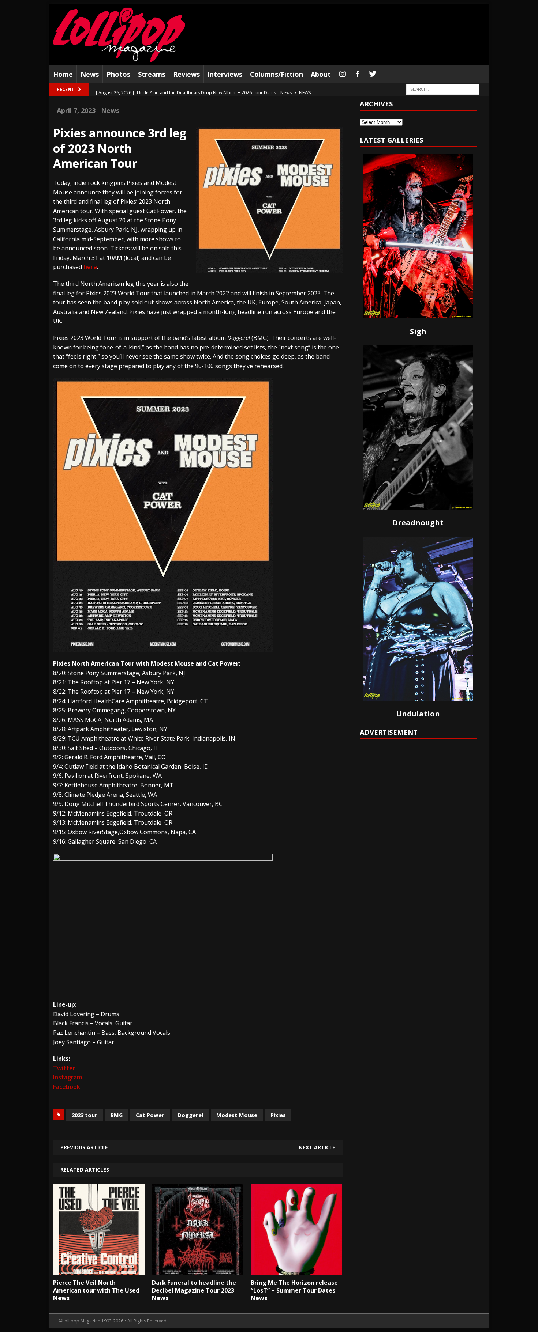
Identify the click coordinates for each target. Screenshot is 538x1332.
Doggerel (190, 1115)
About (321, 74)
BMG (117, 1115)
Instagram (67, 1077)
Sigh (418, 331)
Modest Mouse (236, 1115)
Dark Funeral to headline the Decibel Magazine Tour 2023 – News (195, 1290)
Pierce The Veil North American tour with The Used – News (98, 1290)
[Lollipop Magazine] (118, 34)
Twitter (64, 1068)
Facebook (66, 1087)
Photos (118, 74)
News (90, 74)
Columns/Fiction (276, 74)
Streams (151, 74)
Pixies (278, 1115)
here (90, 267)
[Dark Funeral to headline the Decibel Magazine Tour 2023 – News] (197, 1269)
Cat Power (150, 1115)
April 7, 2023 (76, 110)
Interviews (225, 74)
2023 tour (84, 1115)
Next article (317, 1147)
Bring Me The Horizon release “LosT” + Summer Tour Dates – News (295, 1290)
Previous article (84, 1147)
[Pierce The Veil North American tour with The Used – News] (99, 1269)
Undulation (418, 714)
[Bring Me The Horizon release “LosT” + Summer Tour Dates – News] (296, 1269)
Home (63, 74)
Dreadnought (418, 522)
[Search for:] (442, 89)
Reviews (186, 74)
